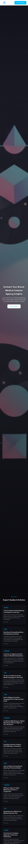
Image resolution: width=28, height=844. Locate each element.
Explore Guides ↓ (14, 306)
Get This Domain (20, 2)
